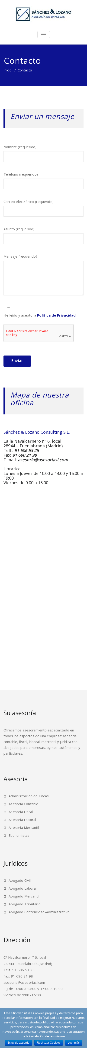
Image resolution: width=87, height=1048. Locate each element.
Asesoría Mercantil (24, 827)
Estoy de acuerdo (18, 1042)
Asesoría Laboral (22, 819)
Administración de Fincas (29, 796)
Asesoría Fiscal (21, 811)
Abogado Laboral (22, 888)
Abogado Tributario (25, 904)
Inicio (7, 70)
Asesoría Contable (23, 803)
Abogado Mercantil (24, 896)
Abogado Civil (20, 880)
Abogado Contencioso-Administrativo (39, 912)
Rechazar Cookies (48, 1042)
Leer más (74, 1042)
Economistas (19, 835)
